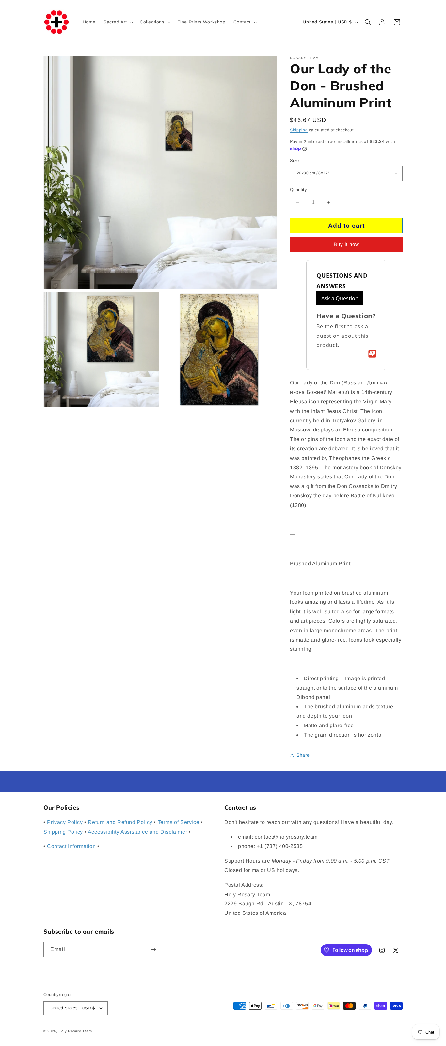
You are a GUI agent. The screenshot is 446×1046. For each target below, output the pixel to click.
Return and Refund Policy (120, 822)
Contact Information (71, 846)
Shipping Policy (63, 832)
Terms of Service (178, 822)
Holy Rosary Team (75, 1031)
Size (294, 160)
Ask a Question (339, 298)
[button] (118, 22)
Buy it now (346, 244)
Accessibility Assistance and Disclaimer (137, 832)
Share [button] (303, 754)
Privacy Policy (65, 822)
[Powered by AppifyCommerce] (372, 354)
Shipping (299, 130)
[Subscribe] (153, 949)
